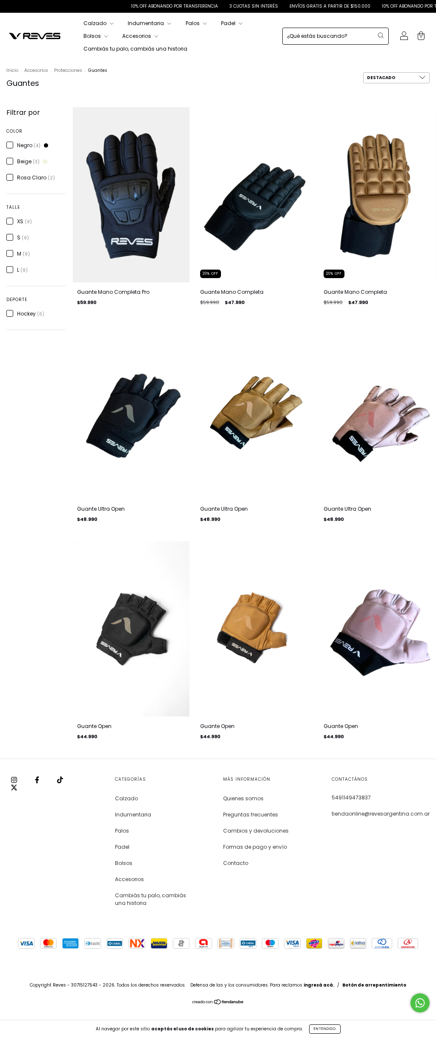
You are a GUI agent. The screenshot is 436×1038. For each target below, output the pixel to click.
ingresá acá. (319, 985)
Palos (193, 23)
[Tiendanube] (218, 1003)
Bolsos (92, 36)
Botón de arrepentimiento (374, 985)
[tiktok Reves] (60, 779)
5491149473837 (351, 797)
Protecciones (68, 70)
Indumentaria (146, 23)
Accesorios (137, 36)
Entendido (325, 1029)
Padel (229, 23)
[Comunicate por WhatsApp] (420, 1002)
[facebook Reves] (37, 779)
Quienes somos (243, 798)
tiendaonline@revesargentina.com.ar (381, 813)
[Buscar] (380, 35)
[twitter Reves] (14, 787)
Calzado (95, 23)
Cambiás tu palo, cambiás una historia (135, 48)
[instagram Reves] (14, 779)
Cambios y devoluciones (256, 830)
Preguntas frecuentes (250, 814)
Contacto (235, 863)
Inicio (12, 70)
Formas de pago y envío (255, 846)
